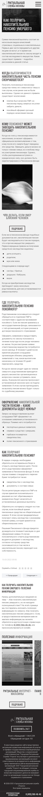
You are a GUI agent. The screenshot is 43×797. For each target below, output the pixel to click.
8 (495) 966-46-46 (22, 625)
